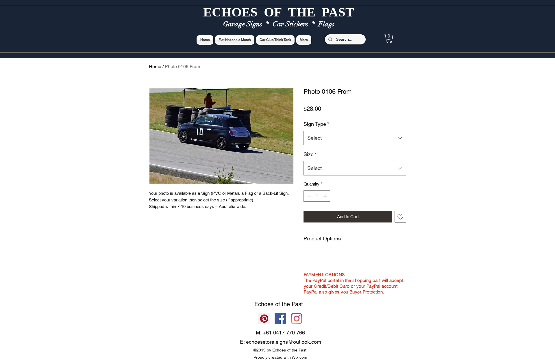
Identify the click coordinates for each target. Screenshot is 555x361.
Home (155, 66)
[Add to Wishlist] (400, 217)
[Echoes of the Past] (296, 318)
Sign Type (316, 124)
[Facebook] (280, 318)
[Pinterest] (264, 318)
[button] (389, 38)
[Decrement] (308, 196)
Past (297, 304)
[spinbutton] (317, 196)
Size (310, 154)
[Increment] (326, 196)
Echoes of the (273, 304)
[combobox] (355, 138)
